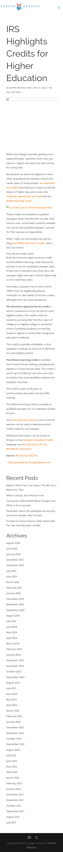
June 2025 (11, 576)
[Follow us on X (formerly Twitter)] (36, 837)
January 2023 (13, 721)
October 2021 (13, 805)
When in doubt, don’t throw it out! (25, 495)
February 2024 (14, 649)
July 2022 (11, 755)
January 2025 (13, 593)
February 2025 (14, 587)
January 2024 (13, 654)
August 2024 (13, 615)
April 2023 (11, 705)
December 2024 (15, 599)
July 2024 (11, 621)
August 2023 (13, 682)
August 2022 (13, 749)
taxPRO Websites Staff (20, 87)
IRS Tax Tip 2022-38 (26, 455)
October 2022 (13, 738)
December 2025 (15, 559)
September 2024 (15, 610)
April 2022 (11, 772)
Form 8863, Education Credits (28, 243)
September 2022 (15, 744)
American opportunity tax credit (24, 196)
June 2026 (11, 548)
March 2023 (12, 710)
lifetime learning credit (18, 200)
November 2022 (15, 733)
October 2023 (13, 671)
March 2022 (12, 777)
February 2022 (14, 783)
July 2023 (11, 688)
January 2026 (13, 554)
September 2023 (15, 677)
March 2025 (12, 582)
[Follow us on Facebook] (29, 837)
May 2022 (11, 766)
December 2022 (15, 727)
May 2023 (11, 699)
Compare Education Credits (38, 440)
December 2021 (15, 794)
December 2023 (15, 660)
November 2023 (15, 666)
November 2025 (15, 565)
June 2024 (11, 626)
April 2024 (11, 638)
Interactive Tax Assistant (24, 420)
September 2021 (15, 811)
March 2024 (12, 643)
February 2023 (14, 716)
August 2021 (13, 817)
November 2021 (15, 800)
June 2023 (11, 694)
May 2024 (11, 632)
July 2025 (11, 571)
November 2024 (15, 604)
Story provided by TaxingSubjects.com (29, 462)
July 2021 (11, 822)
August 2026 (13, 543)
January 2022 (13, 789)
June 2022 (11, 761)
